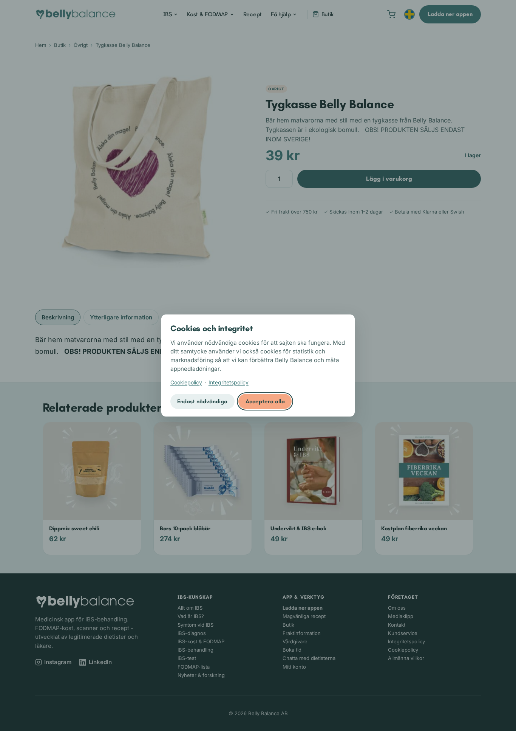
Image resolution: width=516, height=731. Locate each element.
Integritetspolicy (229, 382)
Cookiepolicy (186, 382)
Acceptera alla (265, 401)
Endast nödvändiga (202, 401)
